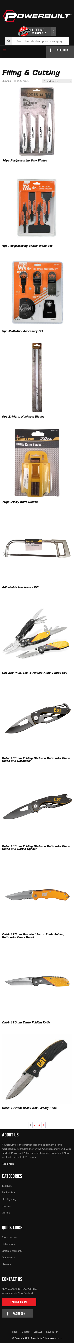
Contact (38, 1332)
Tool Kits (7, 1186)
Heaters (6, 1264)
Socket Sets (8, 1192)
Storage (6, 1206)
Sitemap (26, 1332)
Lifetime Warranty (12, 1250)
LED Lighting (9, 1199)
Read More (8, 1164)
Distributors (8, 1244)
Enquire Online (19, 1302)
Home (14, 1332)
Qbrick (6, 1212)
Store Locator (10, 1237)
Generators (8, 1257)
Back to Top (52, 1332)
